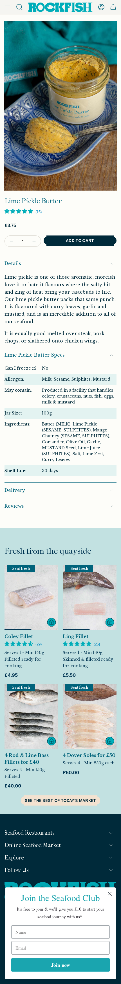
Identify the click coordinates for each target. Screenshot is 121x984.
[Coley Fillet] (31, 597)
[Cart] (113, 7)
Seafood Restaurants (30, 833)
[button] (23, 212)
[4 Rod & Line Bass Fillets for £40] (31, 716)
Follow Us (17, 870)
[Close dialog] (110, 893)
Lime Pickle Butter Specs (35, 355)
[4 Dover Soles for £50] (89, 716)
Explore (14, 857)
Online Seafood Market (33, 845)
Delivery (15, 490)
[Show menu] (7, 7)
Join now (60, 964)
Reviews (14, 506)
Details (13, 263)
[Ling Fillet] (89, 597)
